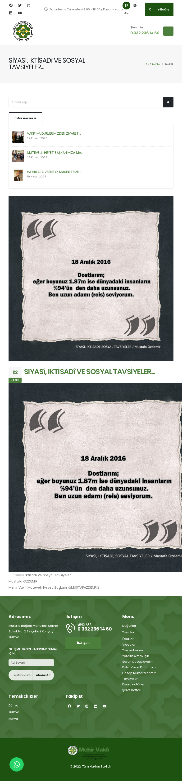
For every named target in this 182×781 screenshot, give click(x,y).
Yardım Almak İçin (135, 656)
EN (135, 5)
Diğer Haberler (25, 118)
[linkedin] (11, 13)
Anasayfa (153, 64)
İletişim (83, 643)
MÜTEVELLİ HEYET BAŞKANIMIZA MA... (55, 152)
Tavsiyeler (130, 679)
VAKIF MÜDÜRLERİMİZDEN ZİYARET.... (54, 133)
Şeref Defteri (131, 690)
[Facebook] (11, 5)
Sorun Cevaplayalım (138, 662)
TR (126, 5)
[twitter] (20, 5)
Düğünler (129, 626)
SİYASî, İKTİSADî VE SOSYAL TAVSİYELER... (89, 371)
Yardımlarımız (132, 650)
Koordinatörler (133, 684)
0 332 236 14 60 (144, 33)
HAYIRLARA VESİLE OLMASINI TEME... (54, 171)
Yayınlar (128, 632)
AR (126, 13)
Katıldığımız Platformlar (139, 667)
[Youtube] (20, 13)
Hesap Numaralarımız (139, 673)
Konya (13, 719)
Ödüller (128, 639)
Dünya (13, 705)
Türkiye (14, 712)
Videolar (129, 645)
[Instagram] (29, 5)
